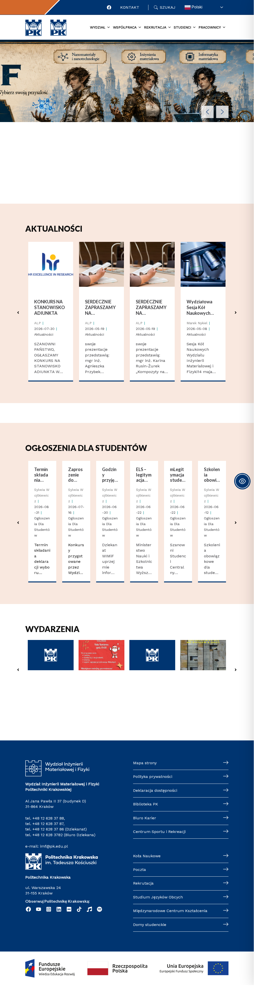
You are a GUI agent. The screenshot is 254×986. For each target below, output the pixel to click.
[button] (207, 112)
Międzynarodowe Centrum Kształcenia (170, 910)
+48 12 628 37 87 (47, 823)
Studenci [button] (182, 27)
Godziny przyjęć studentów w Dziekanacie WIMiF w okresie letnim (109, 475)
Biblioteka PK (145, 804)
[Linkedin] (59, 909)
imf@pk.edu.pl (54, 846)
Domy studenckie (149, 924)
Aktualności (43, 334)
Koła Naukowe (147, 856)
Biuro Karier (144, 818)
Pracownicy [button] (209, 27)
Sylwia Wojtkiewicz (41, 495)
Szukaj (167, 7)
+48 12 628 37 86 (48, 829)
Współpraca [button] (125, 27)
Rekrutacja (143, 883)
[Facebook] (109, 7)
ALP (37, 323)
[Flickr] (69, 909)
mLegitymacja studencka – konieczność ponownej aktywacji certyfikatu (178, 475)
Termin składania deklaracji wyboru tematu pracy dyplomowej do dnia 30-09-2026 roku (42, 475)
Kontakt (129, 7)
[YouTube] (38, 909)
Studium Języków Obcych (158, 897)
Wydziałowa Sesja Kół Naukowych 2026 (199, 307)
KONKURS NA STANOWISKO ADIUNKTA (49, 307)
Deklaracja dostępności (155, 790)
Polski (196, 7)
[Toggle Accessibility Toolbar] (242, 481)
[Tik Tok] (79, 909)
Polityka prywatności (152, 776)
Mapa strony (145, 763)
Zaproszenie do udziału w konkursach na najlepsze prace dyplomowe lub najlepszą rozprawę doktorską (76, 475)
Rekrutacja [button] (155, 27)
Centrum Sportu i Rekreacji (159, 831)
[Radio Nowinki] (89, 909)
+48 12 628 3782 (47, 834)
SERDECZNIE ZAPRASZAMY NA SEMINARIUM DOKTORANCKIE (101, 307)
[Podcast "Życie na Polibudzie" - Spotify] (99, 909)
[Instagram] (49, 909)
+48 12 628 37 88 (48, 818)
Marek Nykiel (197, 323)
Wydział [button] (97, 27)
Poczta (139, 869)
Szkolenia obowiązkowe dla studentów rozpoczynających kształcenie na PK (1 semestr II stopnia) (212, 475)
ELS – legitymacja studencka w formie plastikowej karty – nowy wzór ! (143, 475)
